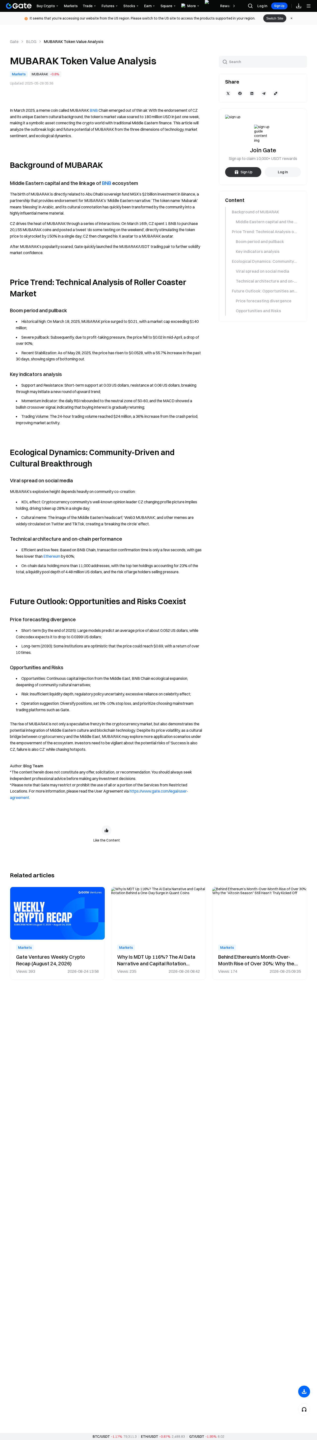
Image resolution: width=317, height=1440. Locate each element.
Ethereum (51, 556)
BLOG (31, 41)
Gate (14, 41)
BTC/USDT (101, 1437)
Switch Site (274, 18)
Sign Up (279, 6)
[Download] (304, 1391)
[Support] (304, 1409)
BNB (94, 110)
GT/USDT (196, 1437)
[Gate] (19, 6)
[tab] (262, 212)
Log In (262, 6)
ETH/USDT (149, 1437)
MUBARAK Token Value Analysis (74, 41)
